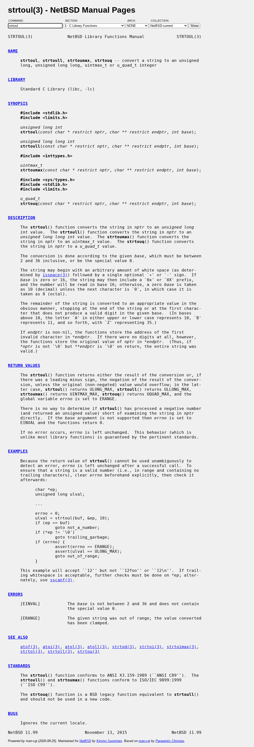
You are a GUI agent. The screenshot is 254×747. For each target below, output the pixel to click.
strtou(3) (88, 651)
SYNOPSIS (18, 103)
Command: (17, 20)
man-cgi (144, 741)
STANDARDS (19, 666)
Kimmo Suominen (109, 741)
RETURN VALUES (24, 365)
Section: (72, 20)
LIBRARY (16, 79)
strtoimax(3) (181, 646)
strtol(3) (31, 651)
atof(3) (29, 646)
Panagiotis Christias (170, 741)
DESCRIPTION (21, 217)
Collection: (160, 20)
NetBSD (85, 741)
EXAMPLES (18, 451)
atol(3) (73, 646)
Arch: (133, 20)
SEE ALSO (18, 637)
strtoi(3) (150, 646)
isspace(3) (55, 275)
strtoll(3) (60, 651)
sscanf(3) (61, 580)
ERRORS (15, 594)
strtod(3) (123, 646)
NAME (13, 51)
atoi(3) (51, 646)
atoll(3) (97, 646)
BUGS (13, 713)
